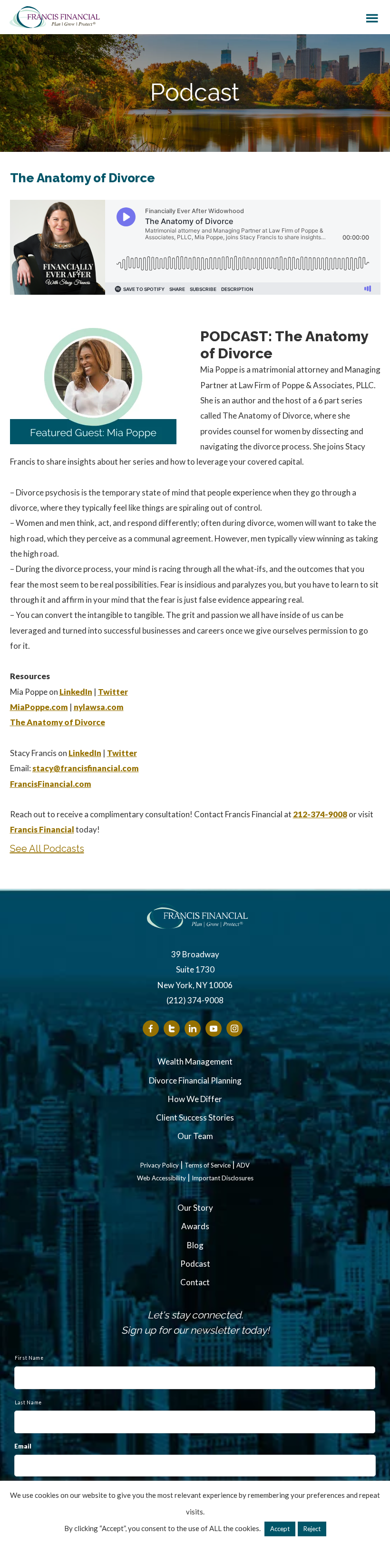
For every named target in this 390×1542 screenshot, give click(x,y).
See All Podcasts (47, 848)
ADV (243, 1165)
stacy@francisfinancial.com (85, 768)
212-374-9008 (320, 814)
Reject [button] (312, 1529)
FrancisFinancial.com (50, 784)
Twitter (113, 692)
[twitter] (172, 1028)
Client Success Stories (195, 1117)
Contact (195, 1282)
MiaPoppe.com (39, 707)
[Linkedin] (193, 1028)
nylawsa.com (99, 707)
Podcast (195, 1264)
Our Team (195, 1136)
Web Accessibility (161, 1178)
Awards (195, 1226)
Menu (372, 16)
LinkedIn (75, 692)
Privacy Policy (159, 1165)
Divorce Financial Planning (195, 1080)
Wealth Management (195, 1061)
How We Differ (195, 1099)
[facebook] (151, 1028)
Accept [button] (280, 1529)
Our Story (195, 1208)
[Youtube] (213, 1028)
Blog (195, 1245)
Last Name (28, 1402)
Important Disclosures (223, 1178)
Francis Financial (55, 17)
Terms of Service (208, 1165)
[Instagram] (234, 1028)
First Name (29, 1358)
